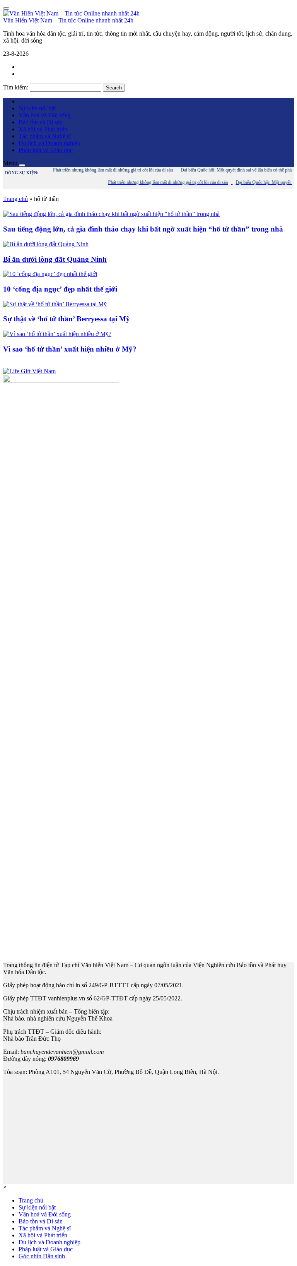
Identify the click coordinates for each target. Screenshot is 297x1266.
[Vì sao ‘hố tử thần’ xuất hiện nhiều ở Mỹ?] (57, 334)
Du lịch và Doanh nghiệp (49, 143)
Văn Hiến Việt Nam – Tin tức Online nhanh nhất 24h (68, 20)
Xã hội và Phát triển (43, 129)
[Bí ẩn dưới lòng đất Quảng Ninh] (46, 244)
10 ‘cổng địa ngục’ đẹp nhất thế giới (60, 289)
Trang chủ (15, 199)
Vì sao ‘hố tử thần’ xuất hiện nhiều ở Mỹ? (70, 349)
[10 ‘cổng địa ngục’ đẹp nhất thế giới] (50, 274)
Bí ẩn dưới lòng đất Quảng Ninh (55, 259)
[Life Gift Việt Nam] (29, 371)
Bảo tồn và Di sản (41, 122)
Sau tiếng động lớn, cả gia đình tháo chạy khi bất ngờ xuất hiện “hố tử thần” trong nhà (143, 229)
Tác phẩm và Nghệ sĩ (45, 136)
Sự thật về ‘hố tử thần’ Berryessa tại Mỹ (66, 319)
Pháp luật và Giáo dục (46, 150)
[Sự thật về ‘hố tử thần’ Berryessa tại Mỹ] (55, 304)
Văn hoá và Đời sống (45, 115)
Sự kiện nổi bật (37, 108)
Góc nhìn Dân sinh (42, 1256)
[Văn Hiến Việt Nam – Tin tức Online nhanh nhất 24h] (71, 13)
